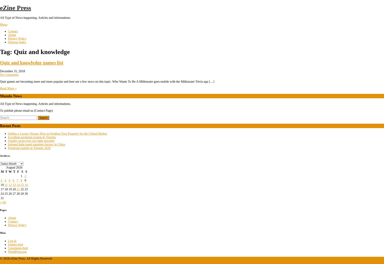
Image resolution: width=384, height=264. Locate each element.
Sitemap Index (17, 42)
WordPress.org (17, 251)
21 (18, 189)
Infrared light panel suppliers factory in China (36, 144)
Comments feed (18, 248)
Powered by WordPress (15, 262)
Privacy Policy (17, 38)
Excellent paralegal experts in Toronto (32, 137)
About (12, 35)
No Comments (9, 74)
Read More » (8, 88)
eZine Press (15, 7)
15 (22, 185)
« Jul (3, 202)
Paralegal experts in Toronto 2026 (29, 148)
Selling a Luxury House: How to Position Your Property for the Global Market (57, 133)
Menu (3, 24)
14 (18, 185)
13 (14, 185)
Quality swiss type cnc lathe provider (31, 141)
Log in (12, 241)
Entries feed (15, 244)
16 (26, 185)
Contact (13, 31)
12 (10, 185)
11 (6, 185)
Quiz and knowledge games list (31, 62)
